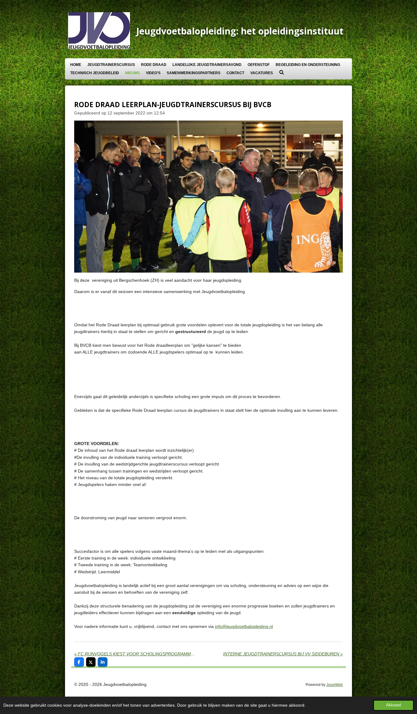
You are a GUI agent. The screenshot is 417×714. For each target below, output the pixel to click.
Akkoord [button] (393, 705)
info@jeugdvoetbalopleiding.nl (244, 626)
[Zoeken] (281, 72)
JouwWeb (334, 685)
